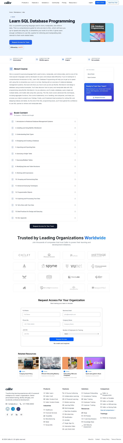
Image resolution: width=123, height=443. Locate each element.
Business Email (67, 310)
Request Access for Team (20, 42)
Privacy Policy (105, 439)
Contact (97, 439)
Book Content (92, 77)
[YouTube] (21, 414)
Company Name (67, 320)
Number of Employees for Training (73, 330)
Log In (91, 2)
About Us (90, 439)
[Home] (8, 3)
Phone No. (26, 320)
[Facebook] (7, 414)
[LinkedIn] (16, 414)
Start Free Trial (112, 2)
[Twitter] (12, 414)
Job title (25, 330)
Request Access (100, 97)
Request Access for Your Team (43, 226)
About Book (91, 74)
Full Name (26, 310)
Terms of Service (116, 439)
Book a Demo (100, 2)
